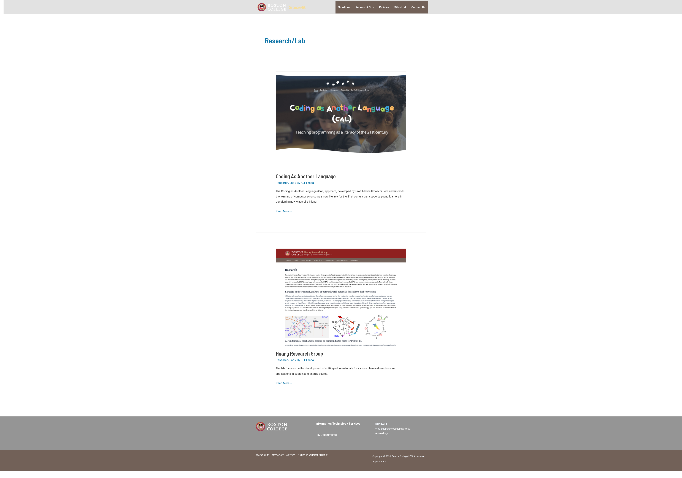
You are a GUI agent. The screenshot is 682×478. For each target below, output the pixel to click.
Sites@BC (298, 7)
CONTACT (290, 455)
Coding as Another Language (306, 176)
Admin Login (382, 433)
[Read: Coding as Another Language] (341, 119)
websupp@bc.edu (400, 428)
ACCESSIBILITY (262, 455)
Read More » (284, 211)
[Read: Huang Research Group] (341, 297)
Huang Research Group (299, 353)
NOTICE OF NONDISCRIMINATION (313, 455)
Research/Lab (285, 183)
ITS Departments (326, 434)
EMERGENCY (278, 455)
